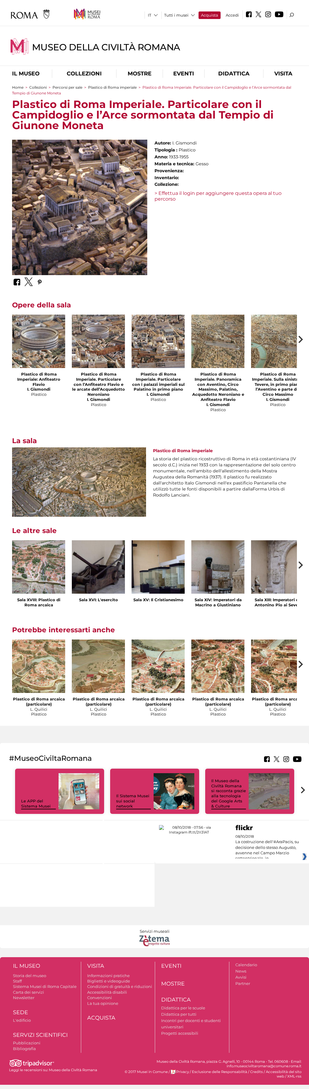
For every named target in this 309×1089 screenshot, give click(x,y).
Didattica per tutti (178, 1014)
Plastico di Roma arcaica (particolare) (39, 701)
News (240, 971)
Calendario (246, 964)
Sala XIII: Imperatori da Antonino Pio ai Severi (278, 602)
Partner (242, 983)
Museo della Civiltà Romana (106, 47)
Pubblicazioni (26, 1042)
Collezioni (84, 73)
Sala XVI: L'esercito (98, 599)
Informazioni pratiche (108, 975)
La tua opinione (102, 1003)
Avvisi (241, 977)
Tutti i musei (176, 15)
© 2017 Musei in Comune (146, 1072)
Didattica (234, 73)
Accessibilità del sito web (283, 1074)
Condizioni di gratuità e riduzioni (119, 986)
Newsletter (23, 997)
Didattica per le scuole (183, 1007)
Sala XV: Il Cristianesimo (158, 599)
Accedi (232, 15)
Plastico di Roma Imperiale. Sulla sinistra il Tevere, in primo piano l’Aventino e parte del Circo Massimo (278, 384)
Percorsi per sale (67, 87)
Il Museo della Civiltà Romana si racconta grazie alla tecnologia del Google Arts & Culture (228, 793)
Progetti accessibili (179, 1033)
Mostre (139, 73)
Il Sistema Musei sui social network (132, 800)
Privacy (182, 1072)
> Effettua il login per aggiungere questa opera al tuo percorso (218, 196)
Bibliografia (24, 1048)
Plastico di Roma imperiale (112, 87)
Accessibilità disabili (107, 992)
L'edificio (22, 1020)
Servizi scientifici (40, 1035)
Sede (20, 1012)
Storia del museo (29, 975)
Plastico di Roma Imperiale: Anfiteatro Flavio (38, 379)
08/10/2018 (267, 847)
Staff (17, 981)
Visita (283, 73)
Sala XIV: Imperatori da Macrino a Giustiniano (218, 602)
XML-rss (294, 1076)
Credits (256, 1072)
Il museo (26, 73)
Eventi (183, 73)
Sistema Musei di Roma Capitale (45, 986)
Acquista (209, 15)
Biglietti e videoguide (108, 981)
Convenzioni (99, 997)
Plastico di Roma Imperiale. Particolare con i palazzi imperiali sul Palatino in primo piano (158, 382)
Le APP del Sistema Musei (36, 803)
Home (18, 87)
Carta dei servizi (28, 992)
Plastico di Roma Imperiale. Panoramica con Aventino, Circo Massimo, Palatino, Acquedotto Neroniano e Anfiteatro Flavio (218, 387)
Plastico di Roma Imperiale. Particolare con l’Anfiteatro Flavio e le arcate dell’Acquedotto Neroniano (98, 384)
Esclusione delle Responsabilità (219, 1072)
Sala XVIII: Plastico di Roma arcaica (38, 602)
